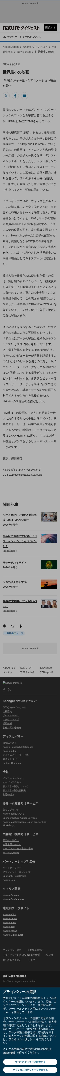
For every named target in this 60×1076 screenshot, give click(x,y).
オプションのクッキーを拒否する (30, 1069)
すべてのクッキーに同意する (30, 1061)
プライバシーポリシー (21, 1039)
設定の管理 (9, 1052)
